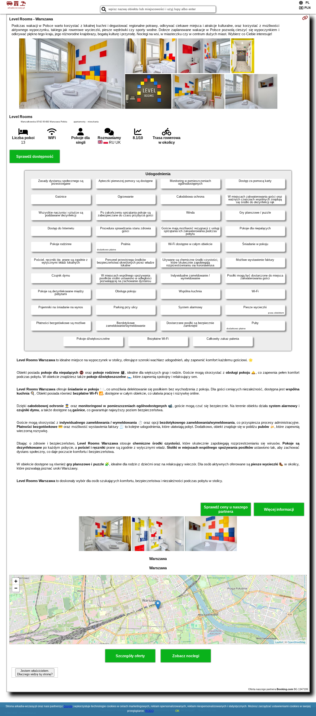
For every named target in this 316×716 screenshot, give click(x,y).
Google (68, 706)
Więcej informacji (279, 509)
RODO (149, 711)
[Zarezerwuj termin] (305, 18)
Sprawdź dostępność (34, 157)
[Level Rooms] (72, 74)
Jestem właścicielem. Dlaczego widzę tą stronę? (35, 672)
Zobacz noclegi (185, 656)
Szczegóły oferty (130, 656)
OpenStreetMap (296, 642)
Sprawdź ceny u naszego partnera (226, 509)
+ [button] (15, 581)
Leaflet (279, 642)
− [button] (15, 588)
